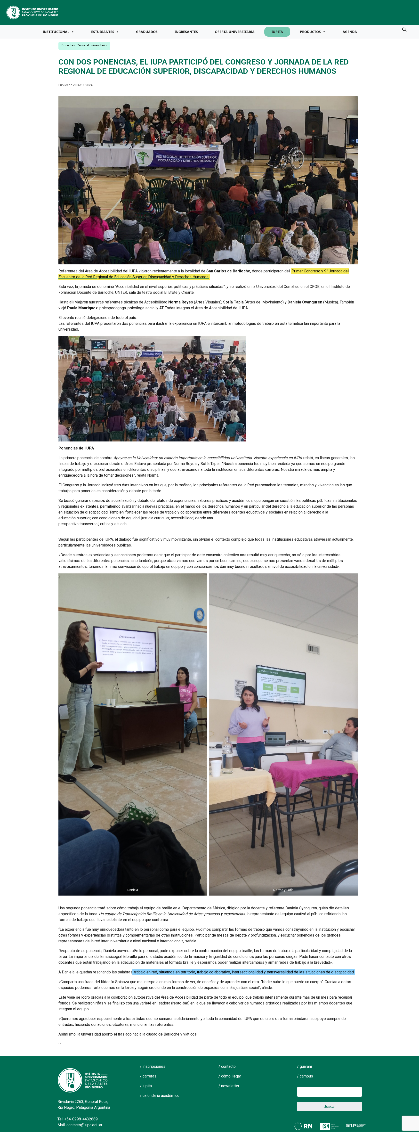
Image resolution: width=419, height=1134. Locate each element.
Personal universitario (92, 45)
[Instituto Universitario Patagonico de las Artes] (32, 12)
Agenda (350, 31)
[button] (404, 29)
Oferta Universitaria (235, 31)
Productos (310, 31)
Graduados (147, 31)
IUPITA (277, 31)
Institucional (56, 31)
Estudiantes (102, 31)
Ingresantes (186, 31)
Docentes (68, 45)
